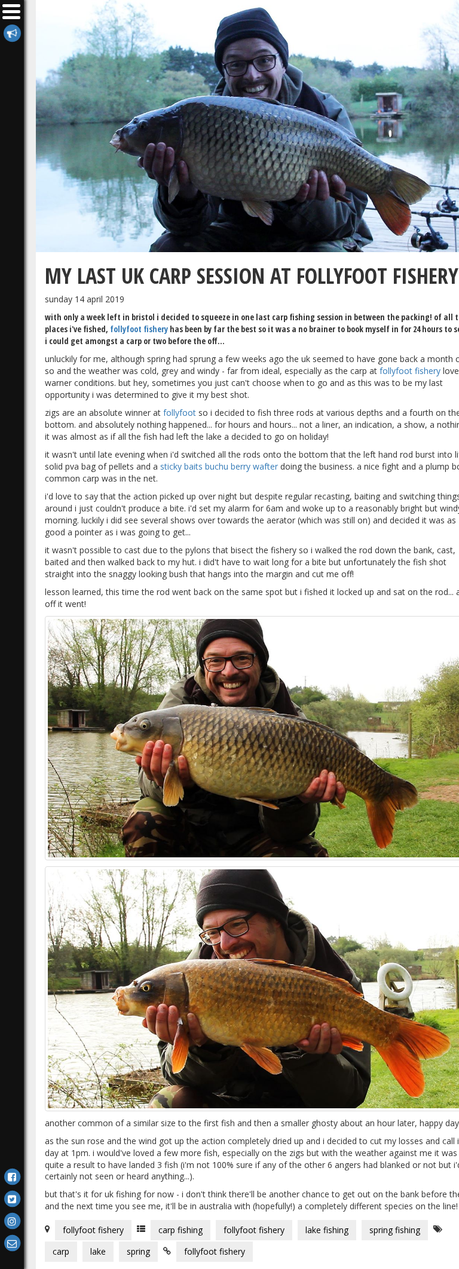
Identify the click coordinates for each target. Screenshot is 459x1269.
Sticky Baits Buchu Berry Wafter (219, 466)
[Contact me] (12, 1242)
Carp (61, 1251)
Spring (138, 1251)
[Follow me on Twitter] (12, 1198)
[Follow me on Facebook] (12, 1176)
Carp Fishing (180, 1230)
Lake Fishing (326, 1230)
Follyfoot (179, 412)
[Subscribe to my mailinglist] (12, 32)
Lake (98, 1251)
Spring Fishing (394, 1230)
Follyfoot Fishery (139, 329)
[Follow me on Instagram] (12, 1220)
